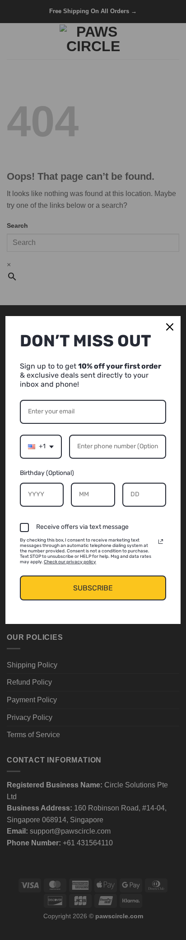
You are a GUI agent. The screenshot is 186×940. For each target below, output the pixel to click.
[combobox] (41, 447)
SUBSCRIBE (93, 588)
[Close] (170, 327)
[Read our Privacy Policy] (160, 541)
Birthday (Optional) (47, 473)
